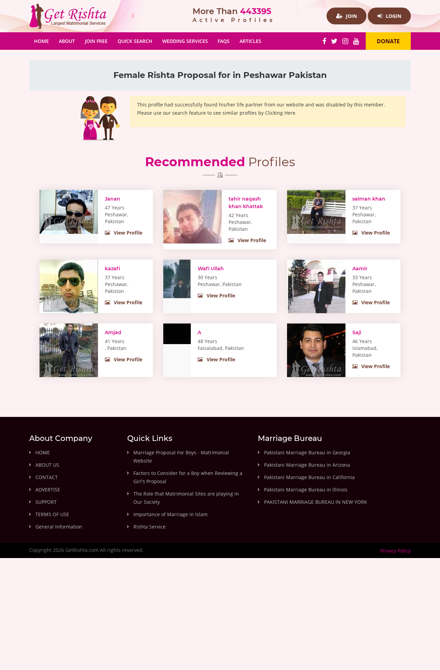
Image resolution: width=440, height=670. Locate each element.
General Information (58, 526)
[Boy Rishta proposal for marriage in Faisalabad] (177, 333)
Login (392, 16)
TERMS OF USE (52, 514)
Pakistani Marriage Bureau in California (309, 477)
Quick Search (135, 41)
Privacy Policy (395, 550)
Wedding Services (185, 41)
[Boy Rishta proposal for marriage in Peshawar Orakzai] (69, 211)
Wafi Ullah (211, 268)
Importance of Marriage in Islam (170, 514)
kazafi (112, 268)
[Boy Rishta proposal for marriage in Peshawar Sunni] (69, 287)
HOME (42, 452)
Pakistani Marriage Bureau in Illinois (306, 489)
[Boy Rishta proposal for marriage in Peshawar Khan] (192, 228)
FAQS (224, 41)
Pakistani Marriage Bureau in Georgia (307, 452)
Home (44, 40)
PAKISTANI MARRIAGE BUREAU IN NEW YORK (315, 502)
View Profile (127, 232)
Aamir (359, 268)
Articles (250, 41)
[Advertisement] (220, 620)
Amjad (113, 332)
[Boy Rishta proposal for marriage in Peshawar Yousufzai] (316, 211)
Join (350, 16)
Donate (388, 41)
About (67, 41)
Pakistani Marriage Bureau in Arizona (307, 465)
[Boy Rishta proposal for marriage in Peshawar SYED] (177, 278)
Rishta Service (149, 526)
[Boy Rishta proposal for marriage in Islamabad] (316, 352)
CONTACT (46, 477)
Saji (356, 332)
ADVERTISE (47, 489)
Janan (112, 199)
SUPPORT (46, 502)
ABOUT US (47, 465)
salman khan (368, 199)
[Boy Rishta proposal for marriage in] (69, 352)
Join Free (96, 41)
